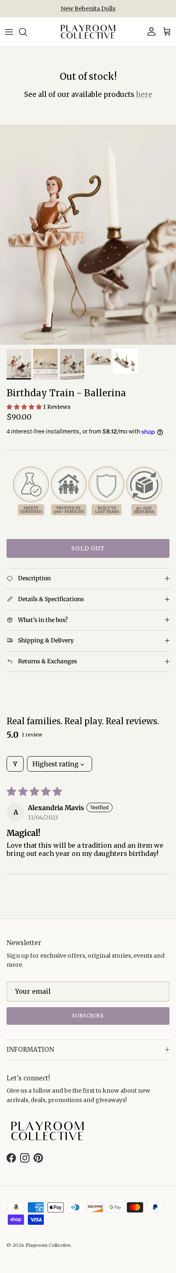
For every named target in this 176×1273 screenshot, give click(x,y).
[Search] (27, 32)
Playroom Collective (48, 1245)
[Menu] (9, 32)
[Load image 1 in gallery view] (88, 235)
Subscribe (88, 1016)
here (144, 94)
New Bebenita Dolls (88, 8)
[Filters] (15, 764)
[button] (25, 407)
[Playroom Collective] (88, 31)
